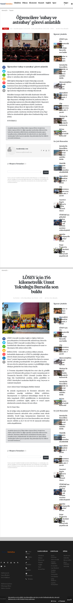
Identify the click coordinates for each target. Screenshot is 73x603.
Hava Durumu (53, 556)
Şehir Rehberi (53, 579)
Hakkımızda (5, 573)
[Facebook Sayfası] (2, 562)
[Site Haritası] (2, 566)
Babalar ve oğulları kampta (63, 59)
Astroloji (66, 566)
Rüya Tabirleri (66, 563)
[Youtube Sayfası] (11, 562)
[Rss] (18, 562)
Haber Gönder (5, 588)
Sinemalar (54, 574)
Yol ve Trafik (55, 559)
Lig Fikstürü (55, 568)
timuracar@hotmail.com (24, 152)
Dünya (25, 3)
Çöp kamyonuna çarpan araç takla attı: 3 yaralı (64, 108)
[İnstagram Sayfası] (8, 562)
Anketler (66, 558)
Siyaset (41, 3)
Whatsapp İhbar (6, 586)
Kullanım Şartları (6, 584)
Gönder (46, 172)
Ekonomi (33, 3)
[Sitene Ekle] (5, 566)
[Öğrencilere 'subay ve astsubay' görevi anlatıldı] (25, 47)
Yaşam (11, 10)
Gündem (17, 3)
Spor (54, 3)
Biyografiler (67, 560)
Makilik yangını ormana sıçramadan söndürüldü (64, 167)
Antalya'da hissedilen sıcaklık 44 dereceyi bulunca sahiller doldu (63, 71)
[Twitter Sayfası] (5, 562)
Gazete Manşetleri (54, 583)
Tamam (62, 601)
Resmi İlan (41, 569)
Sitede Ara (66, 555)
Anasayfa (5, 10)
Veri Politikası (5, 577)
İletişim (30, 579)
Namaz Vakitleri (53, 562)
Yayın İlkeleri (5, 575)
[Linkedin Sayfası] (15, 562)
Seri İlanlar (54, 576)
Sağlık (48, 3)
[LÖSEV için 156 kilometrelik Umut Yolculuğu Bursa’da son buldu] (25, 318)
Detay (54, 601)
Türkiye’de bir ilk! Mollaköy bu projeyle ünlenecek (63, 121)
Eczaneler (54, 566)
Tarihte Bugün (53, 571)
